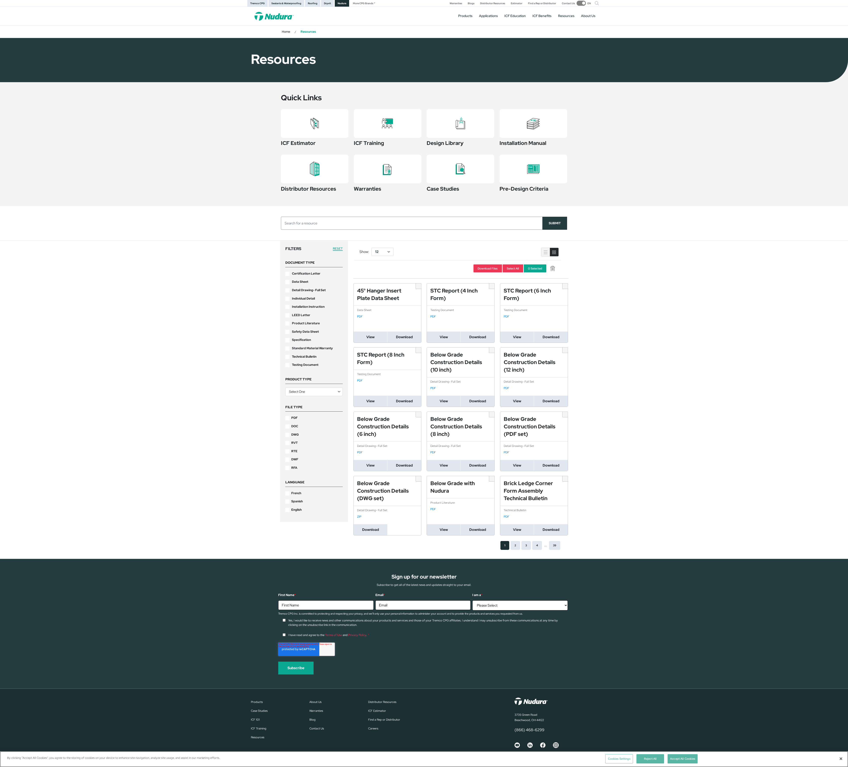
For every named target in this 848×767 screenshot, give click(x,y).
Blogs (471, 3)
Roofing (312, 3)
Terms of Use (333, 635)
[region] (424, 759)
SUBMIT (555, 223)
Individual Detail (303, 298)
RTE (294, 451)
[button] (597, 3)
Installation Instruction (308, 306)
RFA (294, 467)
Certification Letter (306, 273)
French (296, 493)
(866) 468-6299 (529, 729)
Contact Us (568, 3)
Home (286, 32)
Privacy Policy (357, 635)
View (370, 337)
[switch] (584, 3)
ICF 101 (255, 719)
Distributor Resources (492, 3)
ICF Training (258, 728)
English (296, 509)
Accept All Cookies (682, 759)
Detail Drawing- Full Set (309, 290)
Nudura (342, 3)
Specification (301, 340)
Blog (312, 719)
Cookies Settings (619, 759)
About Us (588, 16)
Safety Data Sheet (305, 331)
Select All (513, 268)
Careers (373, 728)
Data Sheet (300, 281)
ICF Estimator (377, 711)
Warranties (456, 3)
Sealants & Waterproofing (286, 3)
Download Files (488, 268)
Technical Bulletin (304, 356)
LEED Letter (301, 315)
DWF (294, 459)
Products (465, 16)
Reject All (650, 759)
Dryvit (327, 3)
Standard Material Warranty (312, 348)
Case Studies (259, 711)
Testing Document (305, 364)
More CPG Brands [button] (363, 3)
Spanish (297, 501)
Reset (338, 249)
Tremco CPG (257, 3)
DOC (294, 426)
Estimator (516, 3)
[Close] (841, 758)
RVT (294, 442)
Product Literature (306, 323)
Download (404, 337)
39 (554, 545)
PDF (294, 418)
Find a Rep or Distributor (542, 3)
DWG (295, 434)
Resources (566, 16)
